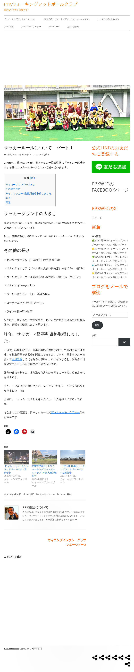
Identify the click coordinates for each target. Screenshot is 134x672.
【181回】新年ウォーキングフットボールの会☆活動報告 (72, 469)
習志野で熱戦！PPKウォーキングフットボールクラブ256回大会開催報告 (44, 470)
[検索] (124, 342)
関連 (8, 202)
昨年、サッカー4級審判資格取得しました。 (30, 193)
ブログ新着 (9, 26)
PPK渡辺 (8, 154)
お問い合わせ (73, 26)
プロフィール (54, 26)
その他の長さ (13, 188)
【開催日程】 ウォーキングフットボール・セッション (66, 19)
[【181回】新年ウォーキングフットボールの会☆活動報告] (72, 457)
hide (32, 177)
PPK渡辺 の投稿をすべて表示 (60, 519)
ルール (63, 494)
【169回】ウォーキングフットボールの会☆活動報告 (16, 469)
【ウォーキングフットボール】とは (19, 19)
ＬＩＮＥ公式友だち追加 (108, 19)
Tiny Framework (11, 649)
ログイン (37, 649)
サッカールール (47, 494)
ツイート (97, 218)
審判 (69, 494)
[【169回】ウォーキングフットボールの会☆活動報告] (16, 457)
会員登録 (17, 359)
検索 (94, 335)
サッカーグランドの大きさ (20, 184)
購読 (97, 325)
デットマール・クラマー (65, 412)
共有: (8, 197)
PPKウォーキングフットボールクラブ (41, 4)
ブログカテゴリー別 (30, 26)
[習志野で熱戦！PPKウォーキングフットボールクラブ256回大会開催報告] (44, 457)
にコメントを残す (41, 154)
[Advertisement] (67, 57)
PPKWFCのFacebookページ (110, 187)
